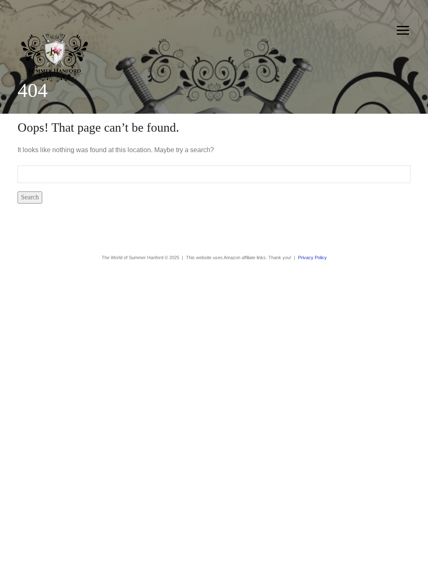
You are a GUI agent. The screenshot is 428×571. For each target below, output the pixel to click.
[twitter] (221, 234)
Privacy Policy (312, 257)
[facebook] (207, 234)
